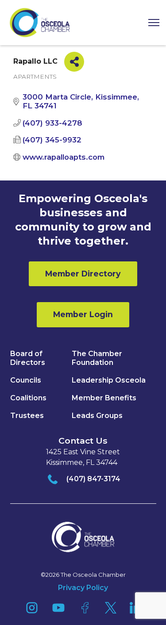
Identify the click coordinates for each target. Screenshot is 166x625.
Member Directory (83, 273)
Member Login (83, 314)
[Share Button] (74, 62)
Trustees (27, 415)
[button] (150, 23)
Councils (25, 380)
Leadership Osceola (109, 380)
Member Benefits (104, 398)
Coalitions (28, 398)
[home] (40, 22)
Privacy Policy (83, 587)
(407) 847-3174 (93, 479)
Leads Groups (97, 415)
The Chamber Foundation (97, 358)
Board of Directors (27, 358)
